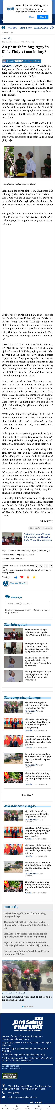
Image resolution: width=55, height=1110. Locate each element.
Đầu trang (35, 1102)
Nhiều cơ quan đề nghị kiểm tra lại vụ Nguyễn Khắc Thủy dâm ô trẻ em (38, 536)
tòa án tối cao (23, 550)
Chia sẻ (49, 1109)
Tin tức (12, 27)
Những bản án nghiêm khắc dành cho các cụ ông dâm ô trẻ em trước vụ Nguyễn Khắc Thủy (37, 647)
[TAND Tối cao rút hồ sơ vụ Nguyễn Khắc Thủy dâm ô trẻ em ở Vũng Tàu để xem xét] (13, 662)
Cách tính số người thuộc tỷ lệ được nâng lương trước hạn (25, 915)
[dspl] (4, 28)
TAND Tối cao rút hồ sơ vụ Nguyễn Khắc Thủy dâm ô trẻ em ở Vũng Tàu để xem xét (38, 661)
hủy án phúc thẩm (24, 554)
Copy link (16, 1109)
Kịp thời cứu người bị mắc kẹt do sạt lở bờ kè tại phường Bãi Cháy (36, 705)
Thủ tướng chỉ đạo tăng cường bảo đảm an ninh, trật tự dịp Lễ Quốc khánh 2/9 (38, 777)
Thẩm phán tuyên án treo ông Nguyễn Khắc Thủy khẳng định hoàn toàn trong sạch (38, 675)
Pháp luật (26, 27)
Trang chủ (5, 1109)
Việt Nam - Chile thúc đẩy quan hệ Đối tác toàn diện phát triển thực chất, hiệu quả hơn (38, 740)
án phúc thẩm (8, 554)
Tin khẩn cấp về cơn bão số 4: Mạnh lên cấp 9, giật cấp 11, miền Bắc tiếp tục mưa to (38, 758)
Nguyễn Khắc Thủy (40, 550)
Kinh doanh (41, 27)
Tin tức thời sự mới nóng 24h (16, 993)
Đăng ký (43, 17)
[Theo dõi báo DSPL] (27, 61)
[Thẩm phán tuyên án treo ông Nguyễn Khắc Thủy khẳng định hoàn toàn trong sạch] (13, 676)
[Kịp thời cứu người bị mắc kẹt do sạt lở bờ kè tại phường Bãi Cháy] (27, 975)
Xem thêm (26, 795)
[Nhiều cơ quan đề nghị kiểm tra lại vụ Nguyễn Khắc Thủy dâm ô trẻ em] (12, 538)
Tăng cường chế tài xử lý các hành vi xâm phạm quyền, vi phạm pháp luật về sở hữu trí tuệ (27, 925)
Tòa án (11, 550)
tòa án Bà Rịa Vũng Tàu (12, 558)
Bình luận (38, 1109)
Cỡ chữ (27, 1109)
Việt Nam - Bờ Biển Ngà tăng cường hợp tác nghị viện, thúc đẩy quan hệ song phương (38, 723)
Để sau (31, 17)
